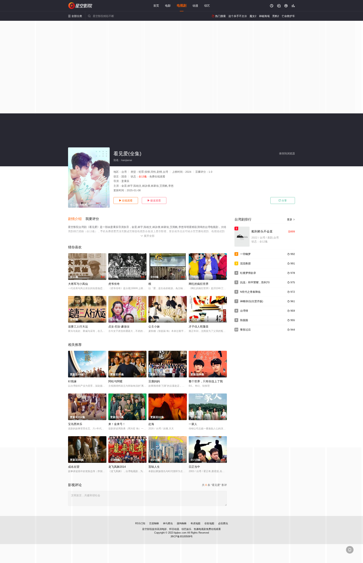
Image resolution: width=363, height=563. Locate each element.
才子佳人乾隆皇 (199, 326)
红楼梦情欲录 (248, 272)
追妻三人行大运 (78, 326)
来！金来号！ (116, 424)
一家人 (193, 424)
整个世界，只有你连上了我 (206, 381)
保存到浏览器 (287, 153)
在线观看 (126, 200)
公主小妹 (154, 326)
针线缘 (72, 381)
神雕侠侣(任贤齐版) (251, 301)
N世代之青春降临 (250, 291)
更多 (291, 219)
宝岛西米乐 (75, 424)
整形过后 (245, 329)
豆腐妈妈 (154, 381)
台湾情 (244, 310)
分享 (282, 200)
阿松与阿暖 (115, 381)
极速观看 (154, 200)
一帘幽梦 (245, 254)
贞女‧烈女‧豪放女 (119, 326)
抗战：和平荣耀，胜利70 (255, 282)
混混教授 (245, 263)
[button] (76, 219)
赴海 (151, 424)
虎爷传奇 (114, 283)
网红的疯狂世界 (199, 283)
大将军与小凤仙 (78, 283)
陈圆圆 (244, 320)
